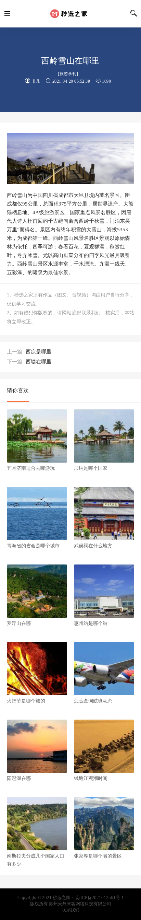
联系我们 (70, 909)
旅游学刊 (68, 73)
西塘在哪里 (29, 361)
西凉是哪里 (29, 351)
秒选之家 (70, 13)
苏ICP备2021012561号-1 (100, 897)
